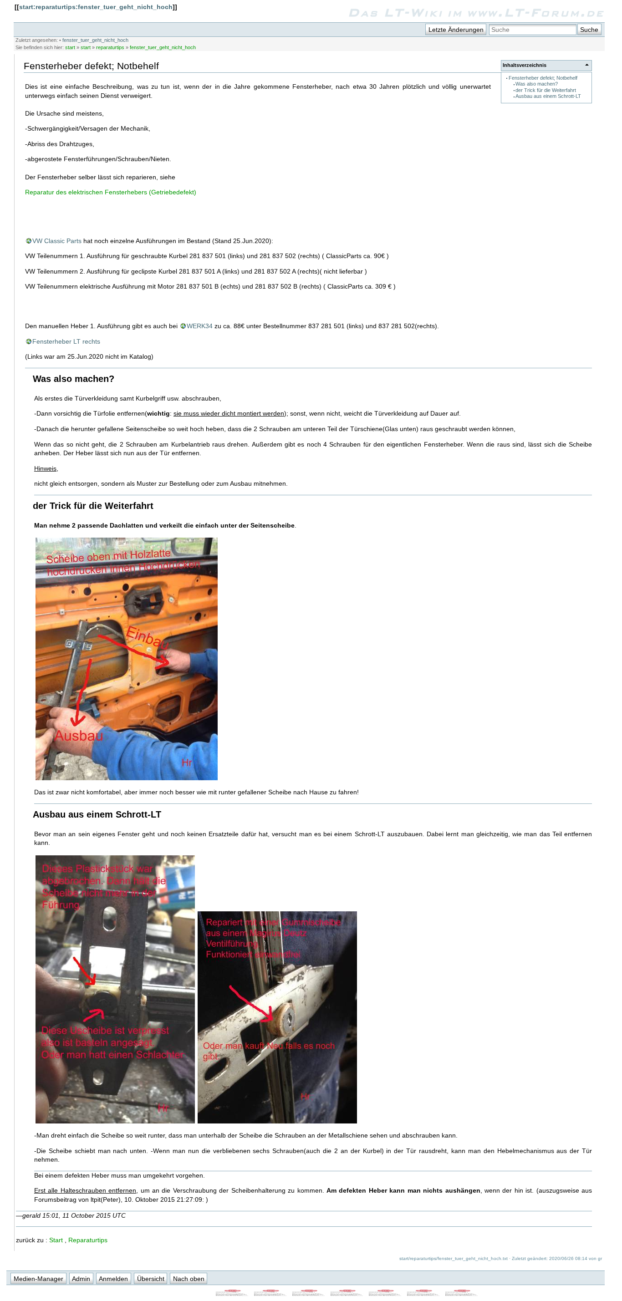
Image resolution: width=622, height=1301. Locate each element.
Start (56, 1240)
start (70, 47)
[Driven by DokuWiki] (462, 1294)
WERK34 (200, 326)
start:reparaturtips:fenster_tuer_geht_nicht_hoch (96, 6)
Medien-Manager (38, 1278)
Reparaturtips (87, 1240)
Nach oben (188, 1278)
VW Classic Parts (57, 240)
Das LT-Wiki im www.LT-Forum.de (476, 12)
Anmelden (113, 1278)
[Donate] (309, 1294)
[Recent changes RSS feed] (232, 1294)
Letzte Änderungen (456, 29)
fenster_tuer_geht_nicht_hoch (95, 40)
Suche (589, 29)
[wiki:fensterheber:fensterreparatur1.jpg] (126, 779)
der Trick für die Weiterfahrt (545, 90)
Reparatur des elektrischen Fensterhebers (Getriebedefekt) (110, 192)
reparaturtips (110, 47)
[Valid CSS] (424, 1294)
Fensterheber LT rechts (66, 341)
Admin (81, 1278)
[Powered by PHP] (347, 1294)
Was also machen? (536, 83)
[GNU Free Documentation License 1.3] (271, 1294)
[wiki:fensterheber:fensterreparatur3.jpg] (277, 1122)
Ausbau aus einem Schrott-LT (548, 96)
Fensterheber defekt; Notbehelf (543, 78)
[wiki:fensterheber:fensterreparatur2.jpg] (115, 1122)
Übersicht (150, 1278)
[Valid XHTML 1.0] (385, 1294)
